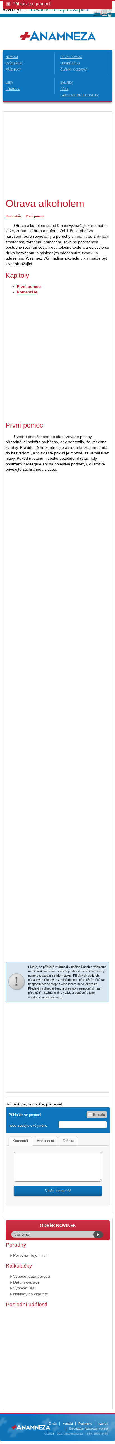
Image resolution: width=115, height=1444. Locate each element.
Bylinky (66, 82)
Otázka (68, 1141)
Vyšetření (14, 63)
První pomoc (71, 57)
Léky (9, 82)
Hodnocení (45, 1141)
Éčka (64, 89)
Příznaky (13, 69)
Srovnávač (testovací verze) (88, 1428)
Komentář (20, 1141)
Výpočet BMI (24, 1288)
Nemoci (12, 57)
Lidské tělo (70, 63)
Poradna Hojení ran (30, 1255)
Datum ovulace (26, 1282)
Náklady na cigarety (30, 1294)
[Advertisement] (52, 154)
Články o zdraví (73, 69)
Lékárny (13, 89)
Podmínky (85, 1423)
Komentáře (14, 216)
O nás (53, 1423)
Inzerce (103, 1423)
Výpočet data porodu (31, 1276)
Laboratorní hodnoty (79, 95)
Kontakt (68, 1423)
